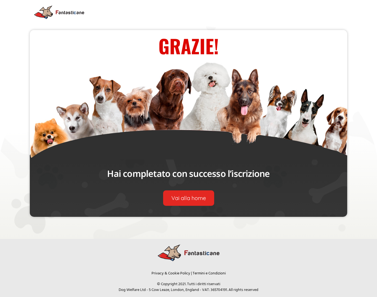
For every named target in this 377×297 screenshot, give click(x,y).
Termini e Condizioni (209, 273)
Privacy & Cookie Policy (171, 273)
